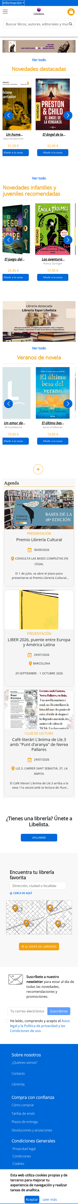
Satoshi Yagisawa (41, 795)
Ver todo (39, 59)
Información (12, 3)
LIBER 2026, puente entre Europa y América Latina (39, 993)
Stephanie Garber (33, 545)
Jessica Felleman (53, 427)
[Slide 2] (41, 48)
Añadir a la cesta (52, 152)
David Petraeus (23, 670)
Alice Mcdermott (13, 138)
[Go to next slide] (67, 115)
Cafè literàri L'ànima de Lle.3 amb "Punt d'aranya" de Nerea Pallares (39, 1096)
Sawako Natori (13, 795)
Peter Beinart (53, 670)
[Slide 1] (36, 48)
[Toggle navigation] (5, 11)
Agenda (11, 834)
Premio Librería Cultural (39, 891)
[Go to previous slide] (8, 115)
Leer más (50, 1199)
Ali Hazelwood (13, 427)
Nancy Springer (52, 263)
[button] (4, 46)
